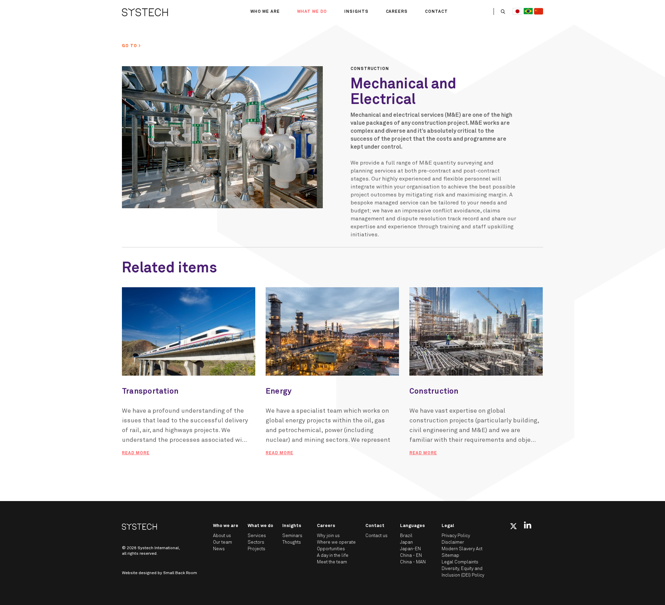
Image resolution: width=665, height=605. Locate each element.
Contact (436, 12)
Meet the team (332, 562)
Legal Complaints (460, 562)
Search (503, 11)
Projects (256, 549)
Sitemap (450, 555)
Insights (356, 12)
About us (222, 536)
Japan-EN (410, 549)
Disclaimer (453, 542)
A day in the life (332, 555)
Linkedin (527, 524)
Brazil (406, 536)
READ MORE (136, 453)
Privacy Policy (456, 536)
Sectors (256, 542)
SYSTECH (145, 12)
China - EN (411, 555)
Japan (406, 542)
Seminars (292, 536)
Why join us (328, 536)
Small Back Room (180, 573)
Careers (397, 12)
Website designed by (159, 573)
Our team (222, 542)
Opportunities (331, 549)
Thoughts (291, 542)
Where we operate (336, 542)
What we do (312, 12)
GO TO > (131, 46)
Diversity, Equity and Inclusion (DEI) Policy (463, 572)
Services (257, 536)
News (219, 549)
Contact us (376, 536)
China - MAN (413, 562)
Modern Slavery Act (462, 549)
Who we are (265, 12)
